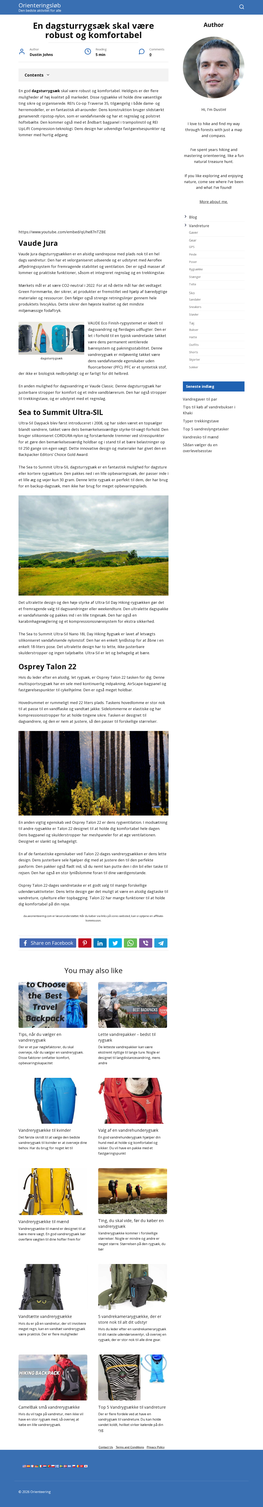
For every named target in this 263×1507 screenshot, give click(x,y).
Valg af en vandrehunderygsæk (128, 1130)
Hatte (193, 337)
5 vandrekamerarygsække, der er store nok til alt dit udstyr (129, 1319)
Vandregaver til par (200, 399)
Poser (193, 262)
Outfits (194, 345)
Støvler (194, 314)
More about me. (214, 201)
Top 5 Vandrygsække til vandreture (132, 1407)
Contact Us (106, 1447)
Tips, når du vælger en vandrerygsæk (39, 1037)
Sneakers (195, 307)
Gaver (193, 232)
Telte (192, 284)
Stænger (195, 277)
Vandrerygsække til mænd (43, 1221)
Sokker (193, 367)
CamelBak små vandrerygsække (49, 1407)
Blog (193, 217)
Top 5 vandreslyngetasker (206, 428)
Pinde (193, 254)
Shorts (193, 352)
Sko (192, 293)
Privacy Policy (156, 1447)
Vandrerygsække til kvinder (44, 1130)
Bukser (193, 330)
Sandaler (195, 299)
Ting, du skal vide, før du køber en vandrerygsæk (131, 1223)
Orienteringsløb (39, 5)
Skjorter (194, 359)
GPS (192, 247)
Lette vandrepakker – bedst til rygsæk (127, 1037)
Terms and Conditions (130, 1447)
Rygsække (196, 269)
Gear (192, 240)
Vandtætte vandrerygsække (45, 1316)
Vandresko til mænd (200, 437)
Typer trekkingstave (201, 420)
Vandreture (199, 225)
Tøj (191, 323)
